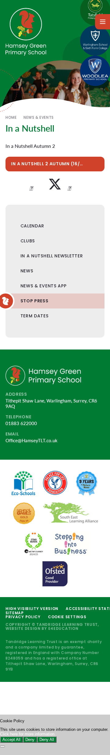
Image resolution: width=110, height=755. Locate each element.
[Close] (2, 746)
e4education (63, 628)
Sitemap (15, 612)
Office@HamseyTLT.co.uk (31, 440)
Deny (30, 739)
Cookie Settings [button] (67, 616)
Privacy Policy (23, 616)
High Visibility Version (32, 608)
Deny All (46, 739)
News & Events (39, 117)
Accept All (11, 739)
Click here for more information (27, 734)
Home (11, 117)
